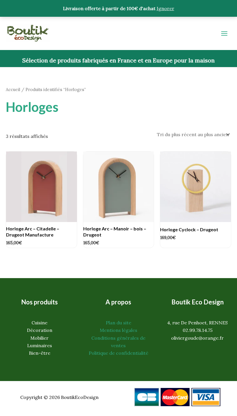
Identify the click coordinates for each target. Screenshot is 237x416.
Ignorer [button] (165, 8)
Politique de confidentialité (118, 353)
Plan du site (118, 323)
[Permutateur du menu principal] (224, 33)
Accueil (13, 89)
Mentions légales (118, 330)
